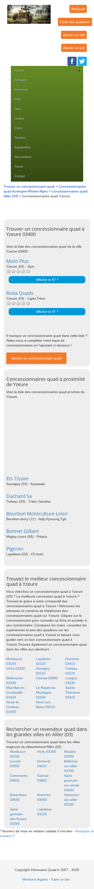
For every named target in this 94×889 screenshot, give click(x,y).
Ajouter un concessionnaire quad (36, 358)
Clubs (18, 128)
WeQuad (78, 9)
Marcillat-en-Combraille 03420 (15, 692)
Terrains (20, 138)
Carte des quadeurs (75, 22)
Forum (19, 166)
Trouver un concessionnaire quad (29, 186)
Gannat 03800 (47, 678)
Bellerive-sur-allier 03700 (71, 766)
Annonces (21, 90)
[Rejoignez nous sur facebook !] (72, 61)
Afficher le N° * (47, 280)
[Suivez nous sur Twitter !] (82, 61)
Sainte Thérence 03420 (72, 692)
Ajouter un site (74, 35)
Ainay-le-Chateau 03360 (13, 707)
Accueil (19, 70)
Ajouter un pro (74, 48)
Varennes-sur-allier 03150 (72, 799)
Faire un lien (60, 879)
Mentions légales (35, 879)
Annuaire (21, 80)
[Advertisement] (48, 207)
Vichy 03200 (15, 668)
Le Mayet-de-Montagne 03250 (46, 692)
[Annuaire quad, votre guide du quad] (29, 11)
